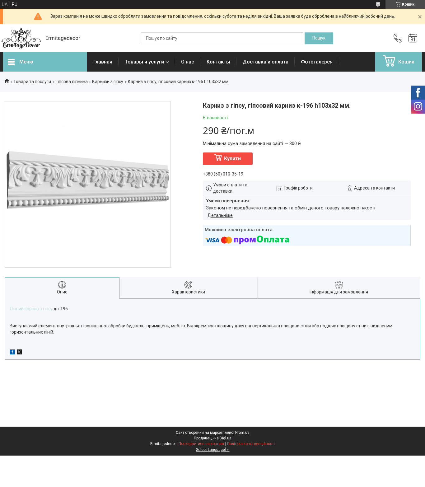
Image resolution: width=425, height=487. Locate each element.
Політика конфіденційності (251, 444)
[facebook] (12, 352)
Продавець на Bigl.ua (212, 438)
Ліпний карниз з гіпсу (31, 308)
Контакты (218, 62)
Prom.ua (242, 432)
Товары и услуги (144, 62)
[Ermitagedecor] (21, 38)
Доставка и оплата (265, 62)
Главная (102, 62)
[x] (19, 352)
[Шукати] (319, 38)
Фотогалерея (317, 62)
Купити (232, 159)
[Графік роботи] (413, 38)
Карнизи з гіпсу (107, 81)
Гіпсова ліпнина (72, 81)
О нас (187, 62)
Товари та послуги (32, 81)
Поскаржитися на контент (201, 444)
